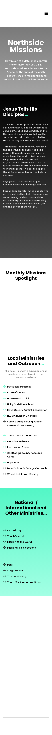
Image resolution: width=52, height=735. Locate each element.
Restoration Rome (18, 447)
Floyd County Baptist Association (27, 410)
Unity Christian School (20, 404)
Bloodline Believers (18, 441)
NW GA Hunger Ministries (22, 415)
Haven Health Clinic (18, 398)
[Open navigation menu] (46, 13)
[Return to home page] (14, 13)
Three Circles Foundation (22, 435)
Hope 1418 (13, 462)
